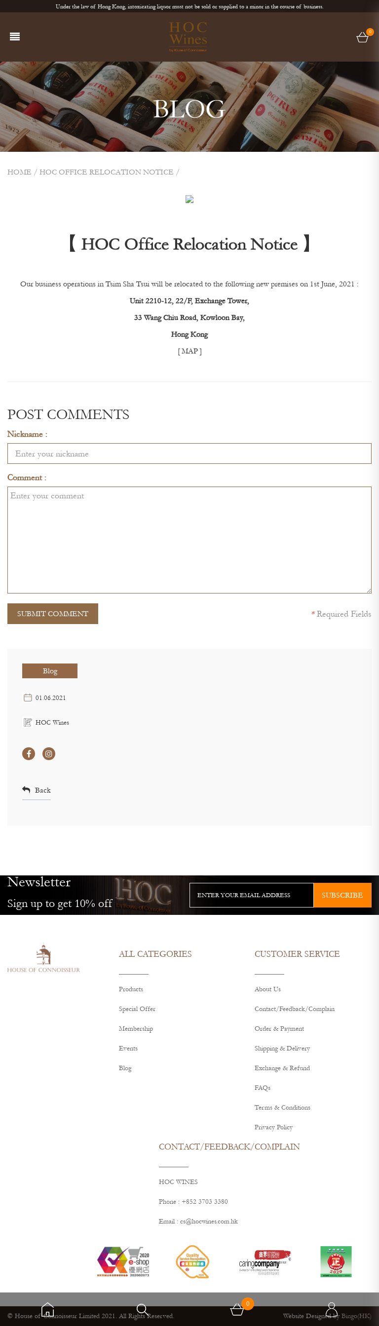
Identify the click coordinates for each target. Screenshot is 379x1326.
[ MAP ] (190, 351)
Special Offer (137, 1009)
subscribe (342, 895)
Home (19, 172)
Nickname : (27, 434)
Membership (136, 1029)
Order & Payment (279, 1029)
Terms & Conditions (282, 1108)
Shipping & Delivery (282, 1048)
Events (128, 1048)
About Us (268, 989)
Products (131, 989)
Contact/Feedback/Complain (295, 1009)
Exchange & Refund (282, 1068)
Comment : (26, 477)
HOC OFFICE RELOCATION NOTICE (106, 172)
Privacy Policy (274, 1127)
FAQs (262, 1088)
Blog (50, 670)
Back (43, 790)
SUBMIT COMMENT (52, 613)
